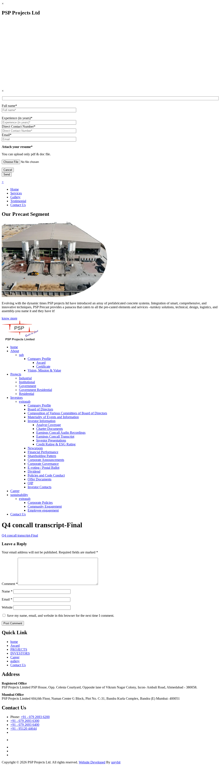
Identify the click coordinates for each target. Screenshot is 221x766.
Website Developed (92, 762)
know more (9, 318)
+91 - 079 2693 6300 (24, 721)
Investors (16, 397)
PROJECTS (18, 649)
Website (7, 607)
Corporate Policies (40, 502)
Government (27, 386)
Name (7, 591)
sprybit (115, 762)
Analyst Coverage (48, 425)
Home (14, 189)
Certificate (43, 366)
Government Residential (35, 390)
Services (16, 193)
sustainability (19, 495)
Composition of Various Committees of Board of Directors (67, 413)
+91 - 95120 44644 (23, 728)
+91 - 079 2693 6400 (24, 724)
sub (21, 355)
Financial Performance (43, 452)
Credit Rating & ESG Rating (56, 444)
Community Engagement (45, 506)
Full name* (9, 106)
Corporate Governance (43, 464)
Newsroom (35, 448)
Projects (15, 374)
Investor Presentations (51, 440)
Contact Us (18, 205)
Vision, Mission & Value (44, 370)
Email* (6, 135)
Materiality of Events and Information (53, 417)
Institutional (27, 382)
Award (41, 362)
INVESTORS (20, 653)
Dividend (34, 471)
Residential (26, 394)
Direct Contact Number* (18, 126)
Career (14, 491)
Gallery (15, 197)
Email (7, 599)
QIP (30, 483)
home (14, 347)
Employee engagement (43, 510)
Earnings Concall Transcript (55, 436)
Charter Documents (49, 429)
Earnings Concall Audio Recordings (60, 432)
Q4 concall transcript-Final (20, 535)
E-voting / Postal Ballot (43, 467)
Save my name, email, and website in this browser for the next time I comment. (60, 615)
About (14, 351)
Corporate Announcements (46, 460)
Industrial (25, 378)
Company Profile (39, 359)
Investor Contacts (39, 487)
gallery (15, 661)
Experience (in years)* (17, 118)
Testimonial (18, 201)
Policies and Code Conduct (46, 475)
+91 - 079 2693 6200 (35, 717)
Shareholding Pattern (42, 456)
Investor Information (41, 421)
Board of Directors (40, 409)
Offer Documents (39, 479)
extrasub (24, 401)
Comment (10, 584)
